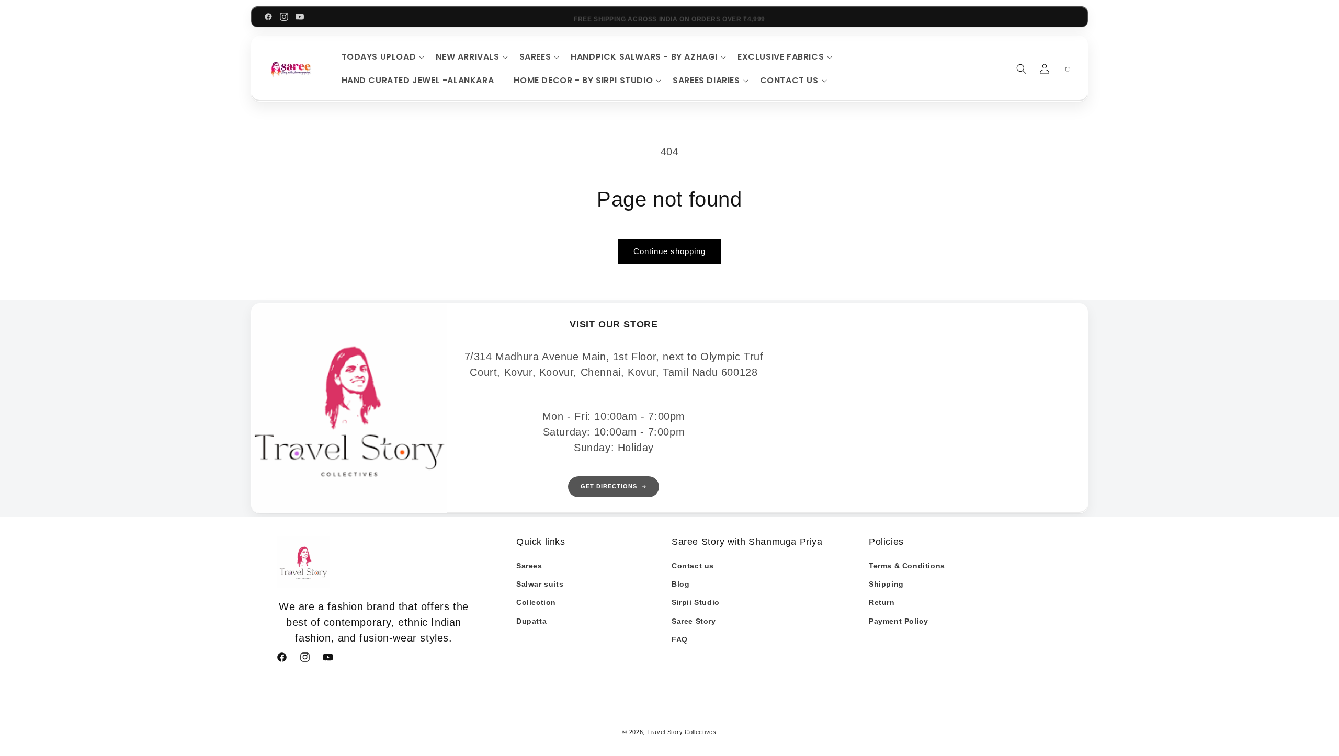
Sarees (529, 566)
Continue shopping (669, 251)
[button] (381, 57)
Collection (536, 602)
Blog (680, 584)
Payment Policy (898, 621)
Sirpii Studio (696, 602)
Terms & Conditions (907, 566)
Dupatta (531, 621)
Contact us (693, 566)
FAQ (680, 639)
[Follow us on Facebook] (268, 17)
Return (882, 602)
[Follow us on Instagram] (284, 17)
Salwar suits (539, 584)
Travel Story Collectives (682, 732)
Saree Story (694, 621)
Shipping (886, 584)
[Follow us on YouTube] (300, 17)
